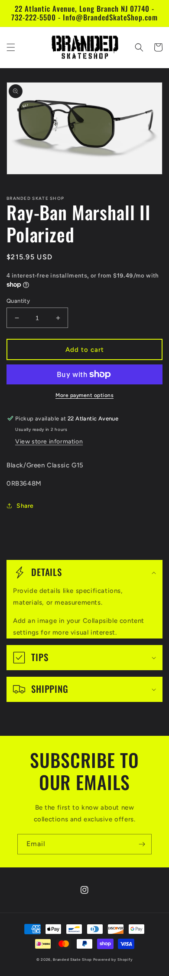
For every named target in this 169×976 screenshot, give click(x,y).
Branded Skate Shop (72, 959)
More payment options (84, 395)
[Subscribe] (141, 844)
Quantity (18, 301)
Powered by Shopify (113, 959)
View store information (49, 441)
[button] (10, 47)
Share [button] (25, 506)
